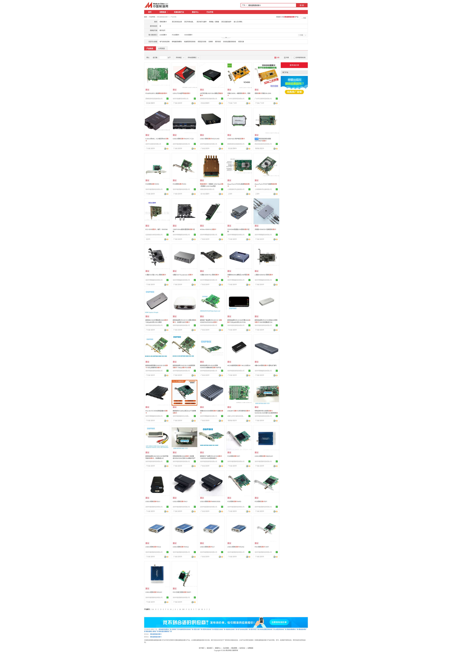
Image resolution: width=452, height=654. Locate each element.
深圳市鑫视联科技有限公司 (181, 144)
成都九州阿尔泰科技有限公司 (236, 416)
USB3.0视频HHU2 (181, 547)
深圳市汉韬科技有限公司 (153, 144)
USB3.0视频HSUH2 (235, 547)
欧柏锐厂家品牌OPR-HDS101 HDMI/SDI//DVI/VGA (211, 321)
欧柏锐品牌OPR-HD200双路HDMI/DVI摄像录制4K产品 (210, 366)
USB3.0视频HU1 (180, 502)
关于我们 (201, 648)
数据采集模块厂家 (292, 629)
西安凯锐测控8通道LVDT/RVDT (263, 140)
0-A (153, 609)
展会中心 (195, 12)
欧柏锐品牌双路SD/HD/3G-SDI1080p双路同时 (156, 366)
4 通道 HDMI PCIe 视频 (209, 275)
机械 (256, 139)
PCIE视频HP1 (233, 456)
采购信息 (162, 12)
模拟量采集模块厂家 (165, 631)
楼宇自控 (218, 42)
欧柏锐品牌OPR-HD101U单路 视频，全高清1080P (184, 321)
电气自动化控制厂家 (243, 629)
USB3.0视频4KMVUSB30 (210, 502)
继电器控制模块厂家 (165, 629)
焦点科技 (229, 650)
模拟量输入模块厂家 (152, 631)
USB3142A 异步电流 (236, 139)
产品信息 (150, 48)
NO (183, 609)
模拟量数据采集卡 (155, 634)
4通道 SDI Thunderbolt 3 (183, 275)
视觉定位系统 (202, 42)
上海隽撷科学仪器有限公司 (235, 189)
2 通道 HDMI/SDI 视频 (264, 275)
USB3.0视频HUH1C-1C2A (183, 139)
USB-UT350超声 (181, 93)
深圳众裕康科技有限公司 (180, 99)
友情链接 (250, 648)
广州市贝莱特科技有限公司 (235, 99)
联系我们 (210, 648)
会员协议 (242, 648)
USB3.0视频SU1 (207, 547)
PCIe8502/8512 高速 (156, 93)
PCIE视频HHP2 (234, 502)
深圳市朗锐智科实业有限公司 (181, 416)
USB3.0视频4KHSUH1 (264, 456)
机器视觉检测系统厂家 (186, 629)
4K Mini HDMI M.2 (208, 229)
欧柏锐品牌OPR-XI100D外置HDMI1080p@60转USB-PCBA (238, 321)
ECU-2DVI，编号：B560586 (156, 229)
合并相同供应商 (300, 58)
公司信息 (161, 48)
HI (171, 609)
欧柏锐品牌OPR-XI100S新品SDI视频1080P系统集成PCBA (266, 321)
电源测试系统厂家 (231, 629)
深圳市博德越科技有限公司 (181, 235)
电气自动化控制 (165, 42)
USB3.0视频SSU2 (153, 547)
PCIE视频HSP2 (152, 184)
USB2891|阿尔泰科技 (238, 411)
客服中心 (218, 648)
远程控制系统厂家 (281, 629)
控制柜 (211, 42)
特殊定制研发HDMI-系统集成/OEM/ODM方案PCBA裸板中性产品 (184, 458)
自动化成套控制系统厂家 (267, 629)
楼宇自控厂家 (254, 629)
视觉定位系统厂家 (219, 629)
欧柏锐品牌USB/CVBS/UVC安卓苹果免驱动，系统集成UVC (156, 457)
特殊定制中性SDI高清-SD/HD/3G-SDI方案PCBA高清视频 (266, 413)
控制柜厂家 (175, 629)
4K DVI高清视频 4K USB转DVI (238, 365)
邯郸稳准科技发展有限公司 (153, 99)
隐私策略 (234, 648)
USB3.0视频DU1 (152, 502)
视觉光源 (241, 42)
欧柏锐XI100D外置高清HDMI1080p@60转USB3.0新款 (156, 321)
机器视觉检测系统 (189, 42)
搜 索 (302, 5)
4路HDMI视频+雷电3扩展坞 (265, 365)
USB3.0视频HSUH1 (153, 592)
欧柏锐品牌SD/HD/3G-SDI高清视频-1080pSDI (184, 366)
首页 (149, 12)
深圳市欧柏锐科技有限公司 (153, 325)
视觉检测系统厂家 (208, 629)
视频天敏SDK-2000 (263, 93)
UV (199, 609)
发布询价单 (294, 65)
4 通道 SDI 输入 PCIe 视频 (155, 275)
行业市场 (210, 12)
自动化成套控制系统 (229, 42)
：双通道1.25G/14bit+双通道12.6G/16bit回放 (211, 185)
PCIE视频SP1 (261, 502)
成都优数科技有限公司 (207, 189)
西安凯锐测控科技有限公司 (263, 144)
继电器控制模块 (177, 42)
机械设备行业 (179, 12)
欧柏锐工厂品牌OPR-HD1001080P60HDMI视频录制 (211, 457)
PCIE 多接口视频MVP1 (182, 592)
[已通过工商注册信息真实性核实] (167, 99)
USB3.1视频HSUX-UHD (209, 139)
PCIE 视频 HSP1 (262, 547)
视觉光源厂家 (198, 629)
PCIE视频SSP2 (179, 184)
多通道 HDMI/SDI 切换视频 (265, 229)
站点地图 (226, 648)
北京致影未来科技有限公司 (153, 235)
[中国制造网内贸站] (156, 5)
